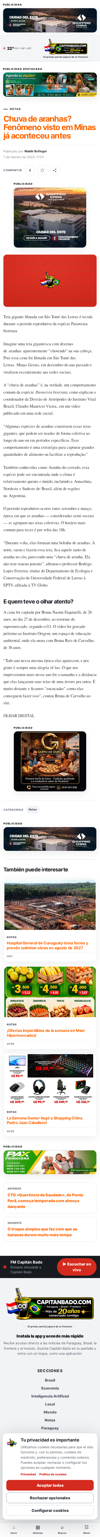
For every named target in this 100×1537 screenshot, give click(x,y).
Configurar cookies (50, 1510)
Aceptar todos (50, 1485)
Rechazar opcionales (50, 1497)
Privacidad (28, 1474)
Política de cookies (53, 1474)
